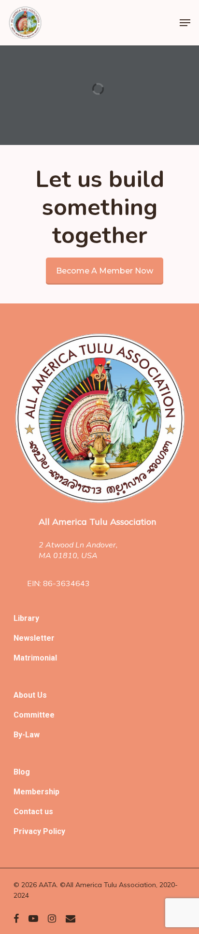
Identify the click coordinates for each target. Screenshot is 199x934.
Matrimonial (35, 657)
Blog (22, 771)
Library (26, 618)
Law (32, 734)
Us (42, 695)
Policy (54, 831)
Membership (36, 791)
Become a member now (104, 270)
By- (19, 734)
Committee (34, 714)
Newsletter (34, 638)
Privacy (28, 831)
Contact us (33, 811)
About (25, 695)
